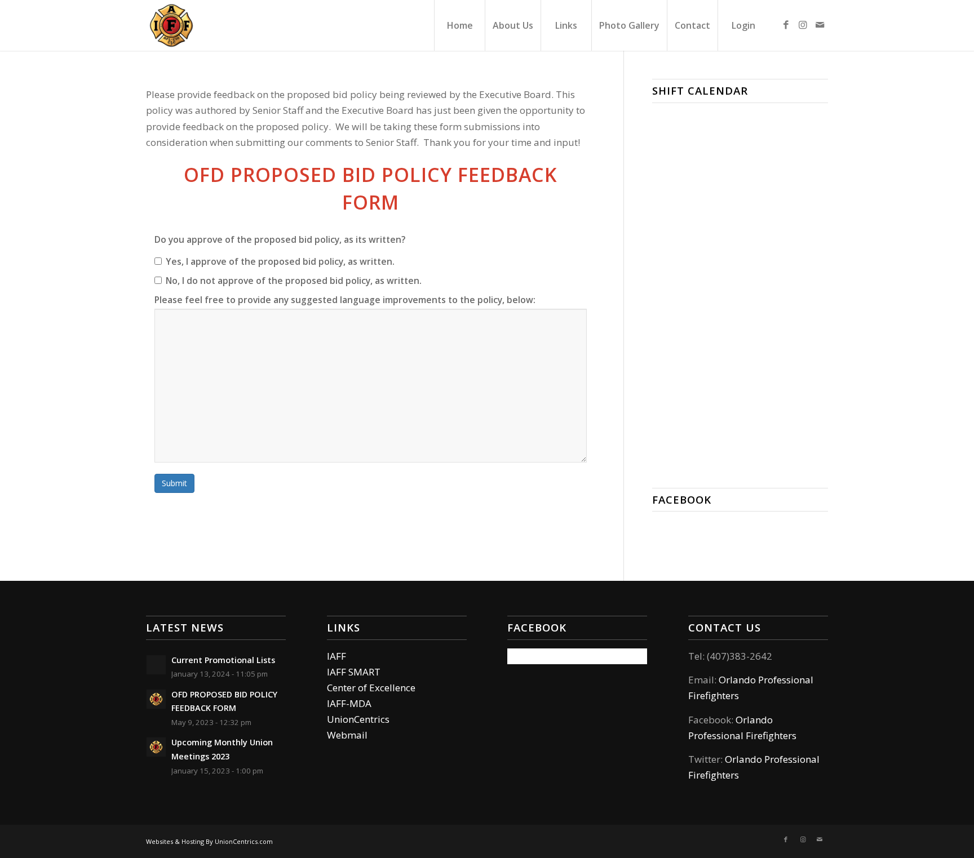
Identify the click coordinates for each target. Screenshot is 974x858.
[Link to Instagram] (802, 24)
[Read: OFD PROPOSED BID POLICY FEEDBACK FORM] (156, 699)
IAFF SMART (353, 671)
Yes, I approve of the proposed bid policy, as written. (280, 261)
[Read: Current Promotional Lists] (156, 665)
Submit (174, 483)
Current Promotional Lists (223, 660)
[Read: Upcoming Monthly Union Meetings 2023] (156, 747)
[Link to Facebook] (785, 24)
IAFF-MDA (349, 703)
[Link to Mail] (819, 24)
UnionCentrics (358, 719)
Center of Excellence (371, 687)
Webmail (347, 734)
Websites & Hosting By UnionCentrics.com (209, 841)
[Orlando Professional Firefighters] (171, 25)
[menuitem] (459, 25)
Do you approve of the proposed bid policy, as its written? (279, 239)
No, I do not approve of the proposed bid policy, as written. (294, 280)
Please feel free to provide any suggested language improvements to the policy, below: (344, 300)
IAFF (336, 656)
